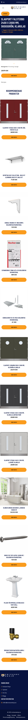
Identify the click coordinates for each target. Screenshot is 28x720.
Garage (16, 66)
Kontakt (14, 715)
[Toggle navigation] (3, 7)
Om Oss (4, 693)
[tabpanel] (14, 49)
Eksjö (4, 2)
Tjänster (4, 689)
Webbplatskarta (20, 717)
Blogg (4, 696)
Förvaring (11, 66)
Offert (5, 13)
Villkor (19, 715)
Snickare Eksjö (6, 686)
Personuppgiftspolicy (9, 717)
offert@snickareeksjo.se (21, 2)
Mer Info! (14, 75)
